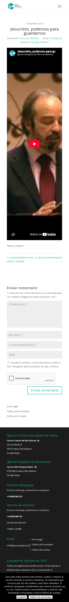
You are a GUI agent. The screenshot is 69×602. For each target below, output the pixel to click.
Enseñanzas (56, 38)
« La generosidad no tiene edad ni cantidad (20, 259)
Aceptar (22, 597)
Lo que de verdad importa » (48, 259)
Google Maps (13, 453)
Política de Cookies (17, 416)
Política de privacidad (40, 597)
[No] (65, 587)
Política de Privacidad (18, 411)
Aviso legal (12, 406)
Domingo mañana (39, 42)
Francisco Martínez (29, 38)
